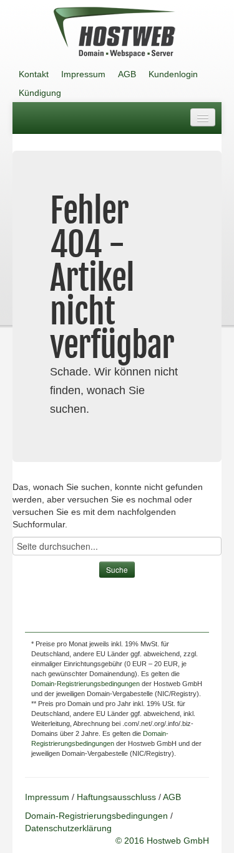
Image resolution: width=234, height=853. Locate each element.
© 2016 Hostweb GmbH (162, 841)
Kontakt (34, 74)
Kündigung (40, 93)
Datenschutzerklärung (68, 828)
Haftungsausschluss (116, 797)
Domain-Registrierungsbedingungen (85, 683)
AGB (127, 74)
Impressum (83, 74)
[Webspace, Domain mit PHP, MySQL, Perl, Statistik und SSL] (114, 32)
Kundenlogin (173, 74)
